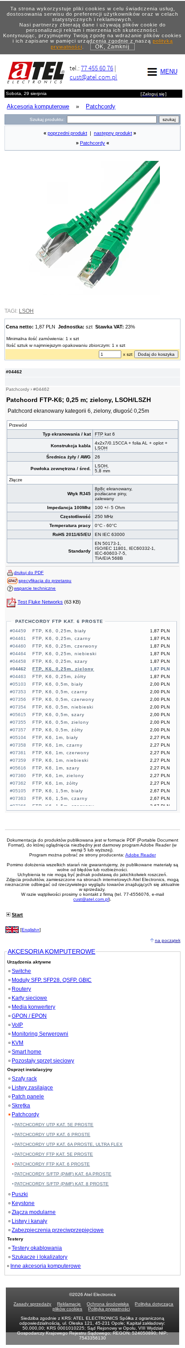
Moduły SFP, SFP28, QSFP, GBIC (52, 980)
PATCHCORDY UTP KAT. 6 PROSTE (52, 1134)
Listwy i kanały (29, 1221)
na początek (168, 940)
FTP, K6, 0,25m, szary (60, 661)
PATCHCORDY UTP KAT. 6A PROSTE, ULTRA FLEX (68, 1144)
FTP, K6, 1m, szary (55, 767)
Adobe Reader (140, 854)
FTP (99, 434)
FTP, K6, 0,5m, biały (57, 684)
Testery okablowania (37, 1248)
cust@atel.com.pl (93, 77)
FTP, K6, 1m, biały (55, 737)
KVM (17, 1043)
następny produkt (113, 133)
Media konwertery (33, 1007)
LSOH (101, 447)
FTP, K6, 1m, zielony (58, 775)
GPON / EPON (29, 1016)
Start (17, 914)
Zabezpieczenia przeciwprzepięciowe (58, 1230)
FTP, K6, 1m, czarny (57, 745)
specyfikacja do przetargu (44, 580)
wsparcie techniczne (35, 588)
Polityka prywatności (109, 1308)
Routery (21, 989)
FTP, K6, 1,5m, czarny (60, 798)
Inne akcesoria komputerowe (45, 1266)
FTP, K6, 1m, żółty (55, 783)
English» (31, 929)
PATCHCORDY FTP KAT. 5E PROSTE (53, 1154)
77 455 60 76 (97, 68)
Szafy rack (24, 1079)
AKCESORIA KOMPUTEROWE (51, 951)
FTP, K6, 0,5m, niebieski (62, 706)
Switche (21, 971)
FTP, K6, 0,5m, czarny (60, 691)
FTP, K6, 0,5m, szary (58, 714)
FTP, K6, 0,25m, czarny (61, 638)
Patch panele (28, 1096)
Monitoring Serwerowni (40, 1034)
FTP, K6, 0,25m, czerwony (64, 646)
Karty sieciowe (29, 998)
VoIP (17, 1025)
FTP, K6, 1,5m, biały (57, 790)
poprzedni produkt (67, 133)
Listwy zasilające (32, 1087)
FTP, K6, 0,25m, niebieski (64, 653)
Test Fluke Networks (40, 602)
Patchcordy (92, 143)
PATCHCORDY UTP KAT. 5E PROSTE (53, 1124)
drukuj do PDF (29, 572)
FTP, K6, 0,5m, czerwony (63, 699)
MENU (168, 71)
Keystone (23, 1203)
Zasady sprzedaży (32, 1303)
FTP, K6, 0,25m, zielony (63, 668)
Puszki (20, 1194)
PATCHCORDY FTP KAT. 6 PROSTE (59, 621)
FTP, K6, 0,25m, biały (59, 630)
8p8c (100, 488)
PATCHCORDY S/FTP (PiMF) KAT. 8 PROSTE (61, 1183)
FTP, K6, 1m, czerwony (60, 752)
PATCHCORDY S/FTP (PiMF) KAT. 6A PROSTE (62, 1173)
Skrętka (21, 1105)
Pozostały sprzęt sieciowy (43, 1061)
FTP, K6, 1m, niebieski (60, 760)
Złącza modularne (34, 1212)
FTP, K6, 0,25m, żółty (59, 676)
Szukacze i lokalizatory (39, 1257)
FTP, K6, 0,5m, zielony (60, 722)
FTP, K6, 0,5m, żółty (57, 729)
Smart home (26, 1052)
